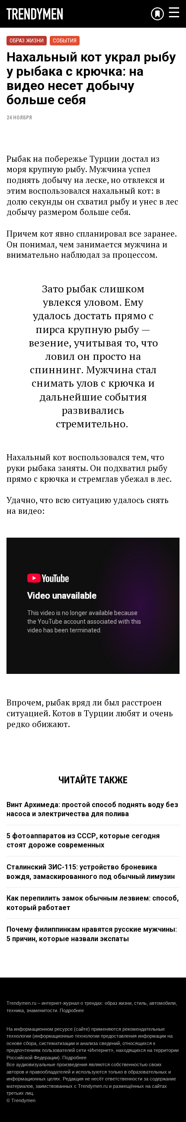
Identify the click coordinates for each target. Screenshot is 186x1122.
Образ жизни (27, 40)
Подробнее (72, 1010)
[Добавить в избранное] (157, 13)
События (65, 40)
